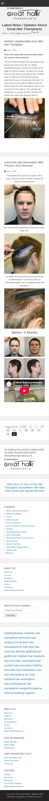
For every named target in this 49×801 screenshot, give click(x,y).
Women (9, 553)
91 (8, 434)
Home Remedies (13, 535)
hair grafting (28, 651)
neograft (24, 688)
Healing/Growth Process (16, 532)
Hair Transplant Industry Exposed (20, 526)
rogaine (30, 693)
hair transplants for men (19, 674)
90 (39, 430)
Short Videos (11, 541)
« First (23, 427)
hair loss (9, 660)
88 (26, 430)
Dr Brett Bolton (10, 581)
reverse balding (14, 693)
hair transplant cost (28, 670)
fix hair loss (26, 646)
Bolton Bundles (10, 742)
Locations (8, 587)
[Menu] (2, 3)
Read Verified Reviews (14, 590)
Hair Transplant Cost (13, 757)
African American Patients (17, 511)
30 (14, 430)
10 (42, 427)
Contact (7, 575)
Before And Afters (13, 514)
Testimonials (11, 550)
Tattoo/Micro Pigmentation (17, 547)
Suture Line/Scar (13, 544)
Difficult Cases (12, 520)
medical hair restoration (19, 679)
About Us (8, 572)
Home (6, 33)
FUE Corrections (13, 523)
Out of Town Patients (13, 783)
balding (9, 633)
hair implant (19, 656)
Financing (8, 764)
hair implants (36, 656)
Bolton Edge (9, 745)
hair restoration (25, 660)
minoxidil (10, 683)
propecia (36, 688)
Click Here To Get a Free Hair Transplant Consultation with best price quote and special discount (24, 487)
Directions (8, 578)
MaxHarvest (9, 748)
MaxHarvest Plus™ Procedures (19, 538)
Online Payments (11, 760)
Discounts (8, 777)
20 (8, 430)
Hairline (9, 529)
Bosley (18, 633)
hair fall (15, 651)
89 (32, 430)
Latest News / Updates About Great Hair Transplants (24, 27)
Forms (7, 584)
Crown (9, 517)
